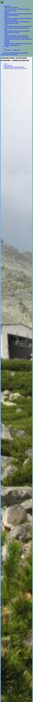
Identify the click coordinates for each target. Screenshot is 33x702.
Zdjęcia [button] (6, 12)
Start (5, 64)
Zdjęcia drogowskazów (11, 13)
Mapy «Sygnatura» (17, 43)
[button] (5, 48)
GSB (5, 35)
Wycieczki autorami (19, 18)
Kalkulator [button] (7, 6)
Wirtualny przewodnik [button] (10, 20)
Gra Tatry (19, 37)
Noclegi (10, 39)
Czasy (25, 43)
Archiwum (26, 28)
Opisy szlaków (8, 31)
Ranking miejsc (13, 23)
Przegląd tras (8, 21)
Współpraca (8, 43)
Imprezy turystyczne (26, 39)
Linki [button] (5, 29)
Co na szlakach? (9, 26)
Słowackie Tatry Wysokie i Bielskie (14, 67)
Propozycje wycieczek (18, 21)
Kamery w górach (14, 32)
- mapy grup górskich (10, 9)
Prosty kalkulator (12, 35)
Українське (16, 50)
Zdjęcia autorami (14, 15)
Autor (18, 45)
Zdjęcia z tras (22, 13)
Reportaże (28, 18)
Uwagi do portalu (13, 28)
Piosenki (6, 40)
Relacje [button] (6, 17)
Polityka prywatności (10, 45)
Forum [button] (6, 24)
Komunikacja (17, 39)
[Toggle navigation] (4, 3)
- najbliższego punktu (23, 9)
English (8, 50)
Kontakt (29, 43)
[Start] (2, 3)
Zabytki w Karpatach (10, 37)
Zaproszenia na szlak (20, 26)
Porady (21, 28)
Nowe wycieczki (9, 18)
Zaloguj (6, 46)
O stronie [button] (7, 42)
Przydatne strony (18, 31)
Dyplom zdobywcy (22, 35)
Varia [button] (5, 34)
